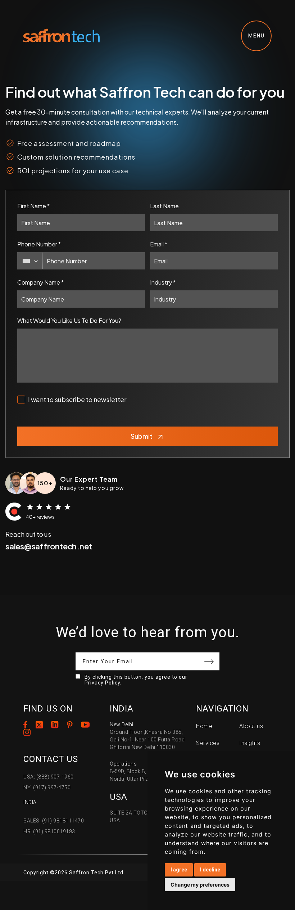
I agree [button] (179, 870)
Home (204, 726)
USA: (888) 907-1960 (48, 777)
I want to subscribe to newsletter (77, 399)
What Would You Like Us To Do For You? (69, 320)
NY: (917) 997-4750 (47, 787)
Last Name (164, 206)
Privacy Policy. (103, 683)
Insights (249, 743)
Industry (163, 282)
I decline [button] (210, 870)
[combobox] (30, 261)
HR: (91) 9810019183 (49, 831)
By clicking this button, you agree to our (136, 680)
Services (207, 743)
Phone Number (39, 244)
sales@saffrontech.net (48, 546)
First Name (33, 206)
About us (251, 726)
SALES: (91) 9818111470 (53, 821)
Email (158, 244)
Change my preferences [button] (200, 885)
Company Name (40, 282)
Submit (142, 436)
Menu (256, 36)
